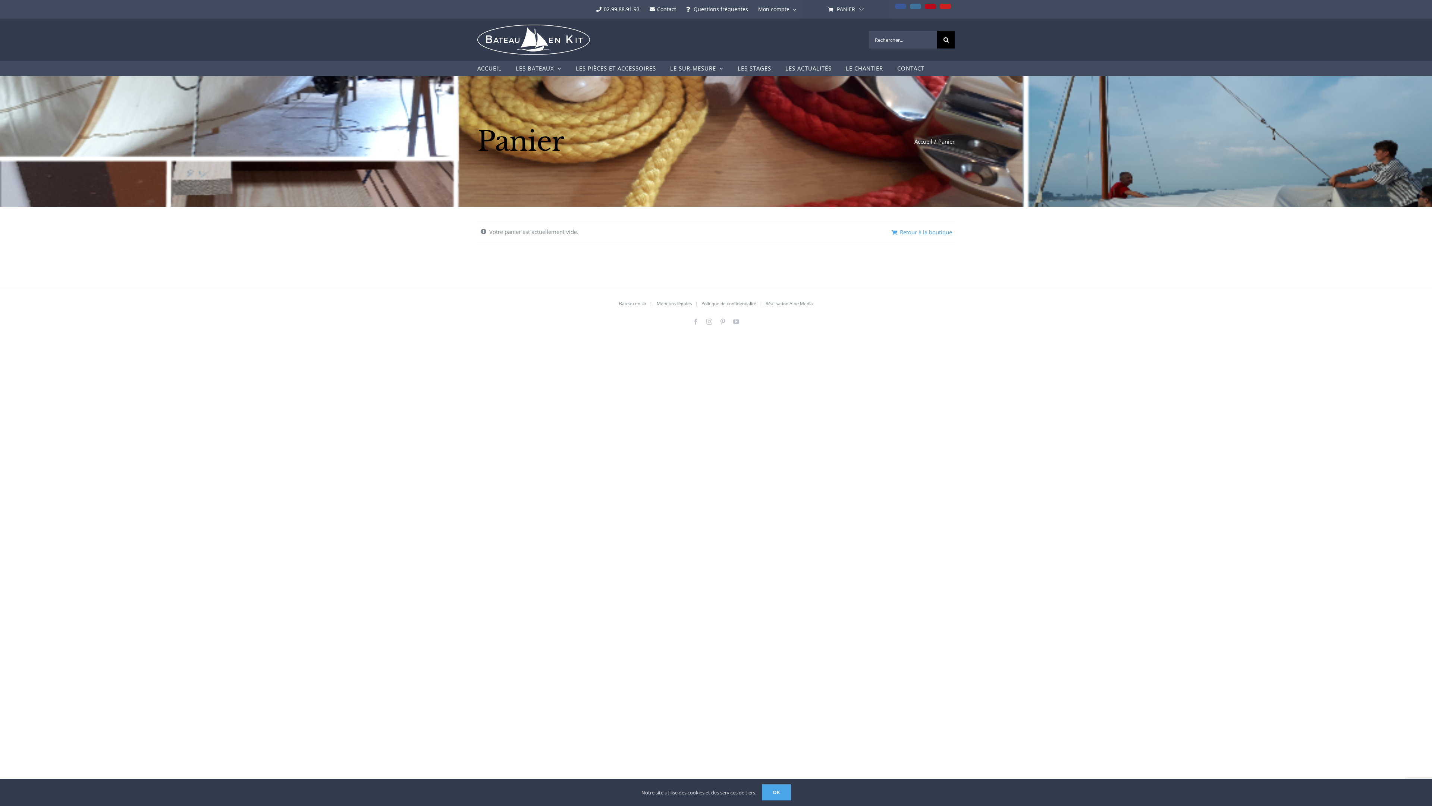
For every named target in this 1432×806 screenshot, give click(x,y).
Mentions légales (674, 303)
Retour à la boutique (926, 232)
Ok (776, 792)
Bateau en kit (632, 303)
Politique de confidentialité (728, 303)
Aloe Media (801, 303)
